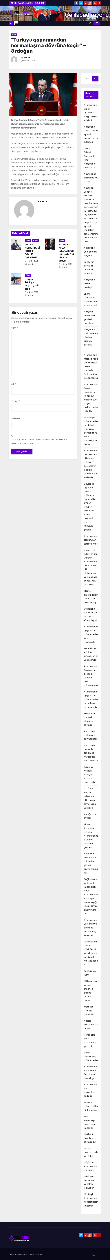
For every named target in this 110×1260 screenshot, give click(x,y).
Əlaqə (94, 1255)
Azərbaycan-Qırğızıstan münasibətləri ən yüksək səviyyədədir (91, 699)
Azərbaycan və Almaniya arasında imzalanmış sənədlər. (90, 928)
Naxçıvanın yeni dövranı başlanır (90, 251)
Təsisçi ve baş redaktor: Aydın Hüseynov (26, 1254)
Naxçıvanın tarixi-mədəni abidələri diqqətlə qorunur (91, 337)
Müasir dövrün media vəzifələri (91, 1152)
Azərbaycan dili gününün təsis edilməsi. (91, 540)
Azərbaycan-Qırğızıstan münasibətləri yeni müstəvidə (91, 634)
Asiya (14, 35)
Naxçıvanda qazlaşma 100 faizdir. (91, 177)
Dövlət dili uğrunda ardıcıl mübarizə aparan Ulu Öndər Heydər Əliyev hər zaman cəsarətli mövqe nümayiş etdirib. (90, 506)
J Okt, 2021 (32, 260)
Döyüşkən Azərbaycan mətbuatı (90, 1166)
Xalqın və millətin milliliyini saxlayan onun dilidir (89, 774)
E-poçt (15, 401)
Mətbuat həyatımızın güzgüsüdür (90, 1138)
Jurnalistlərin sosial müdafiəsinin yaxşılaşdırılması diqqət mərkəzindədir (91, 953)
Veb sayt (16, 418)
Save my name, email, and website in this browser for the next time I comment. (41, 441)
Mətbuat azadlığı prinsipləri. (89, 1010)
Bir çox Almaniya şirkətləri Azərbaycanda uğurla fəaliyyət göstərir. (91, 836)
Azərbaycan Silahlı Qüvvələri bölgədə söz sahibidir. (90, 112)
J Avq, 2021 (66, 264)
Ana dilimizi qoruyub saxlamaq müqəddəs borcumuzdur (91, 753)
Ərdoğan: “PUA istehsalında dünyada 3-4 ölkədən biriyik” (66, 252)
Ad (13, 383)
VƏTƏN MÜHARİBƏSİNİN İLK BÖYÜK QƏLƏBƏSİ (32, 251)
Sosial (35, 241)
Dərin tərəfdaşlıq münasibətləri (91, 1056)
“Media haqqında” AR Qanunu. (91, 1024)
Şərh (14, 327)
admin (27, 57)
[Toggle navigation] (16, 23)
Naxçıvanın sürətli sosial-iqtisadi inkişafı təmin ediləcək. (91, 134)
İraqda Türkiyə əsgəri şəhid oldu (32, 284)
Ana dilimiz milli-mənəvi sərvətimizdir (91, 735)
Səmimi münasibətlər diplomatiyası (91, 1106)
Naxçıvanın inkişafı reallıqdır (89, 283)
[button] (90, 23)
